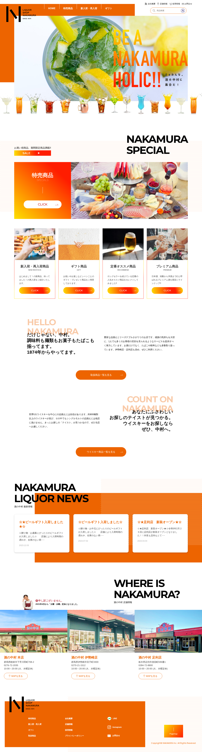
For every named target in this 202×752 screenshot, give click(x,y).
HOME (51, 8)
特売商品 (68, 8)
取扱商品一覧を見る (101, 375)
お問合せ (188, 4)
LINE (115, 718)
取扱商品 (32, 736)
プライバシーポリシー (74, 736)
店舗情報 (163, 4)
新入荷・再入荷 (89, 8)
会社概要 (151, 4)
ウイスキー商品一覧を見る (101, 451)
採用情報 (176, 4)
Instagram (117, 727)
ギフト (108, 8)
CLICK (42, 204)
